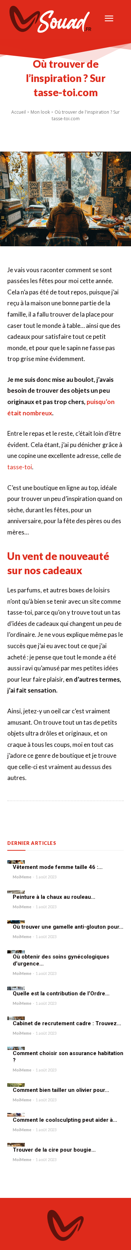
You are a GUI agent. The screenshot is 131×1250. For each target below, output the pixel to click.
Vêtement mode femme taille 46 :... (58, 867)
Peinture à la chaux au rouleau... (54, 897)
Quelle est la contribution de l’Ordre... (61, 993)
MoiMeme (22, 876)
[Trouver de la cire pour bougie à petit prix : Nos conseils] (16, 1145)
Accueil (18, 112)
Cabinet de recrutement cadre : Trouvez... (67, 1023)
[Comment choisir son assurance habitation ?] (16, 1048)
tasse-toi (19, 467)
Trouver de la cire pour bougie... (54, 1150)
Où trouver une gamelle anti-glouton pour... (68, 927)
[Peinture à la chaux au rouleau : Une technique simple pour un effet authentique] (16, 892)
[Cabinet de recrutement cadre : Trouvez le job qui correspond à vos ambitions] (16, 1018)
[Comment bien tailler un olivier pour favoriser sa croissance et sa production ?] (16, 1085)
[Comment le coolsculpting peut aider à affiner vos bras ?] (16, 1115)
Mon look (40, 112)
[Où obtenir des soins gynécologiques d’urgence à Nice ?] (16, 952)
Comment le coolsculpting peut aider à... (65, 1120)
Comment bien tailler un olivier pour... (61, 1090)
